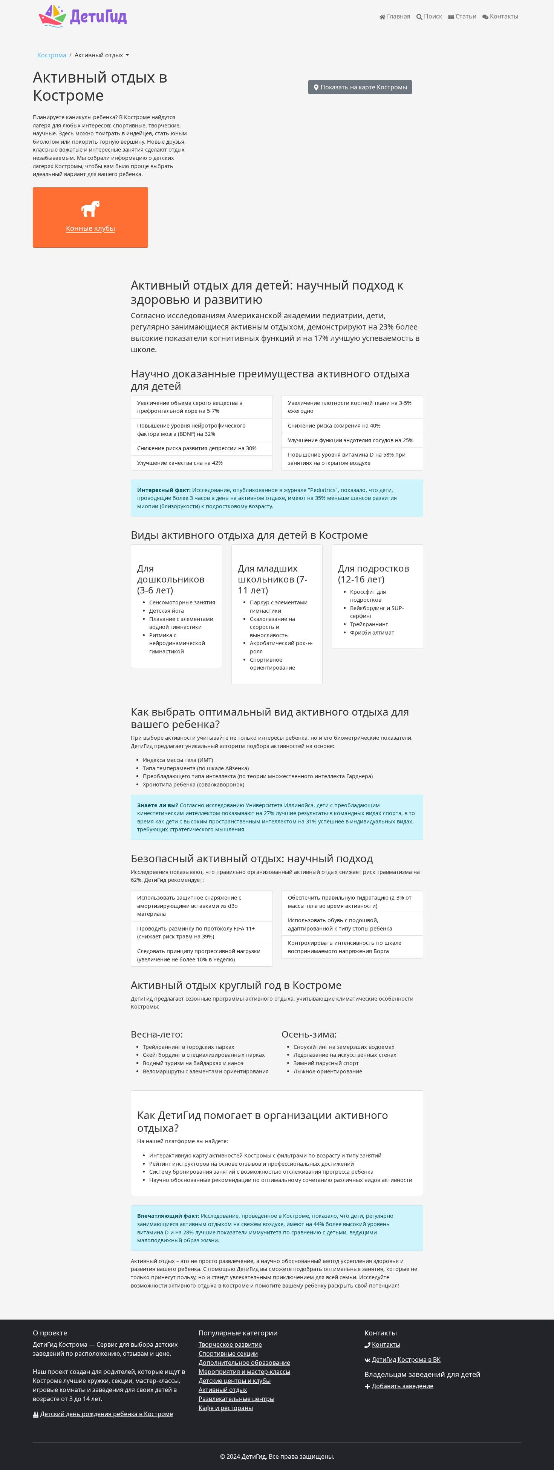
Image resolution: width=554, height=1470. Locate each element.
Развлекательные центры (236, 1399)
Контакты (503, 16)
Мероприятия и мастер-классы (244, 1371)
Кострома (51, 55)
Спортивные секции (228, 1353)
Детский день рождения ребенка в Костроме (106, 1414)
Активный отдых (99, 55)
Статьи (465, 16)
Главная (398, 16)
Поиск (432, 16)
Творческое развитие (230, 1344)
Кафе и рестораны (226, 1408)
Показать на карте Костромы (363, 87)
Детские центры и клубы (235, 1380)
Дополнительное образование (244, 1362)
